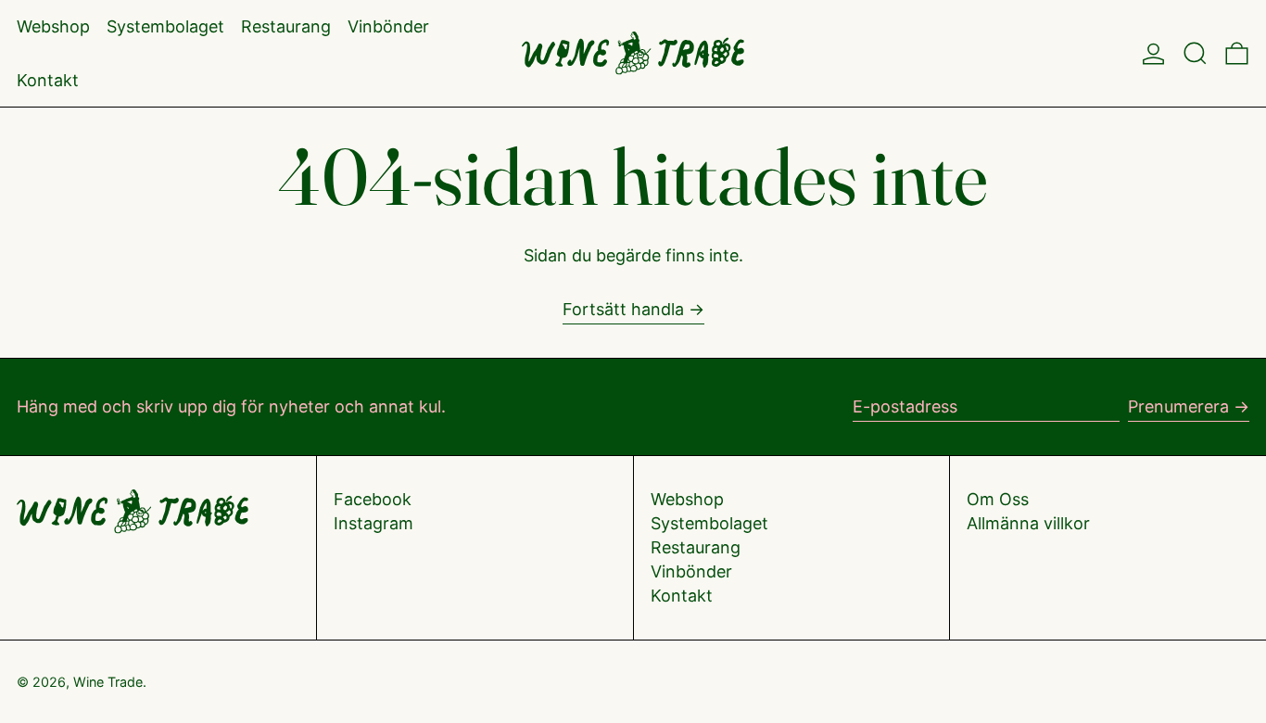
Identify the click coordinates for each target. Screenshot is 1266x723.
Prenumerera (1178, 406)
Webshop (687, 499)
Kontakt (682, 595)
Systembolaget (709, 523)
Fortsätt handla (623, 309)
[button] (1195, 53)
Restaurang (696, 547)
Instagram (373, 523)
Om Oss (998, 499)
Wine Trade (108, 682)
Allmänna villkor (1028, 523)
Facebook (372, 499)
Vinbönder (691, 571)
